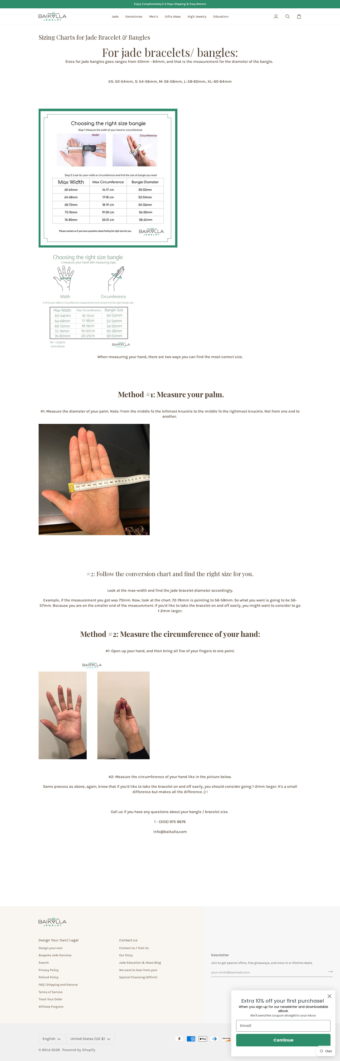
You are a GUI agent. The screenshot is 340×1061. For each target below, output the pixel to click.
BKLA (46, 1050)
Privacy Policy (49, 970)
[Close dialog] (329, 996)
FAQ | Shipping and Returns (58, 984)
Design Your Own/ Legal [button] (58, 940)
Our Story (126, 955)
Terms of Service (50, 992)
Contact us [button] (128, 940)
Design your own (50, 948)
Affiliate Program (51, 1006)
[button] (115, 16)
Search (44, 962)
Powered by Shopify (78, 1050)
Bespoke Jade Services (55, 955)
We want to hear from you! (138, 970)
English (49, 1039)
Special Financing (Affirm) (138, 977)
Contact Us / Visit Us (134, 948)
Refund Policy (49, 977)
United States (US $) (88, 1039)
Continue (283, 1040)
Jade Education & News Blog (140, 962)
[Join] (329, 971)
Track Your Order (50, 999)
